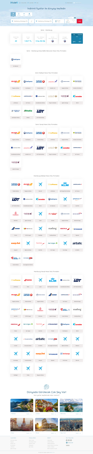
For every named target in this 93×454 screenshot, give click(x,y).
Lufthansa (12, 446)
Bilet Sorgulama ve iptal (52, 448)
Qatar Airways (13, 448)
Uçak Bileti (31, 2)
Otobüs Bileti (23, 2)
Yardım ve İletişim (50, 446)
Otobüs (18, 15)
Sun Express (12, 445)
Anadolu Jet (12, 443)
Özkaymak (31, 445)
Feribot (29, 15)
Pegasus (12, 441)
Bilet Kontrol (69, 2)
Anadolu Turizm (32, 443)
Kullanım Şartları (50, 441)
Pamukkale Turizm (32, 441)
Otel (37, 2)
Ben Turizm (31, 446)
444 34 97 (78, 2)
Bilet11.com (52, 452)
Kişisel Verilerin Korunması (52, 445)
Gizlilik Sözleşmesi (50, 443)
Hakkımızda (49, 440)
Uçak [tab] (13, 15)
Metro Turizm (31, 440)
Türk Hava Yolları (13, 440)
